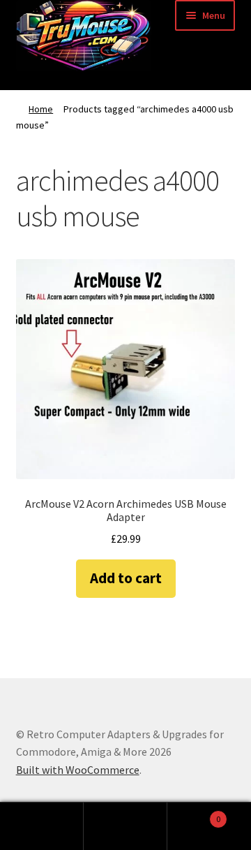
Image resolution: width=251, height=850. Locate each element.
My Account (42, 826)
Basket (193, 814)
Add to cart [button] (126, 578)
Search (125, 826)
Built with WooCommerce (77, 770)
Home (41, 109)
